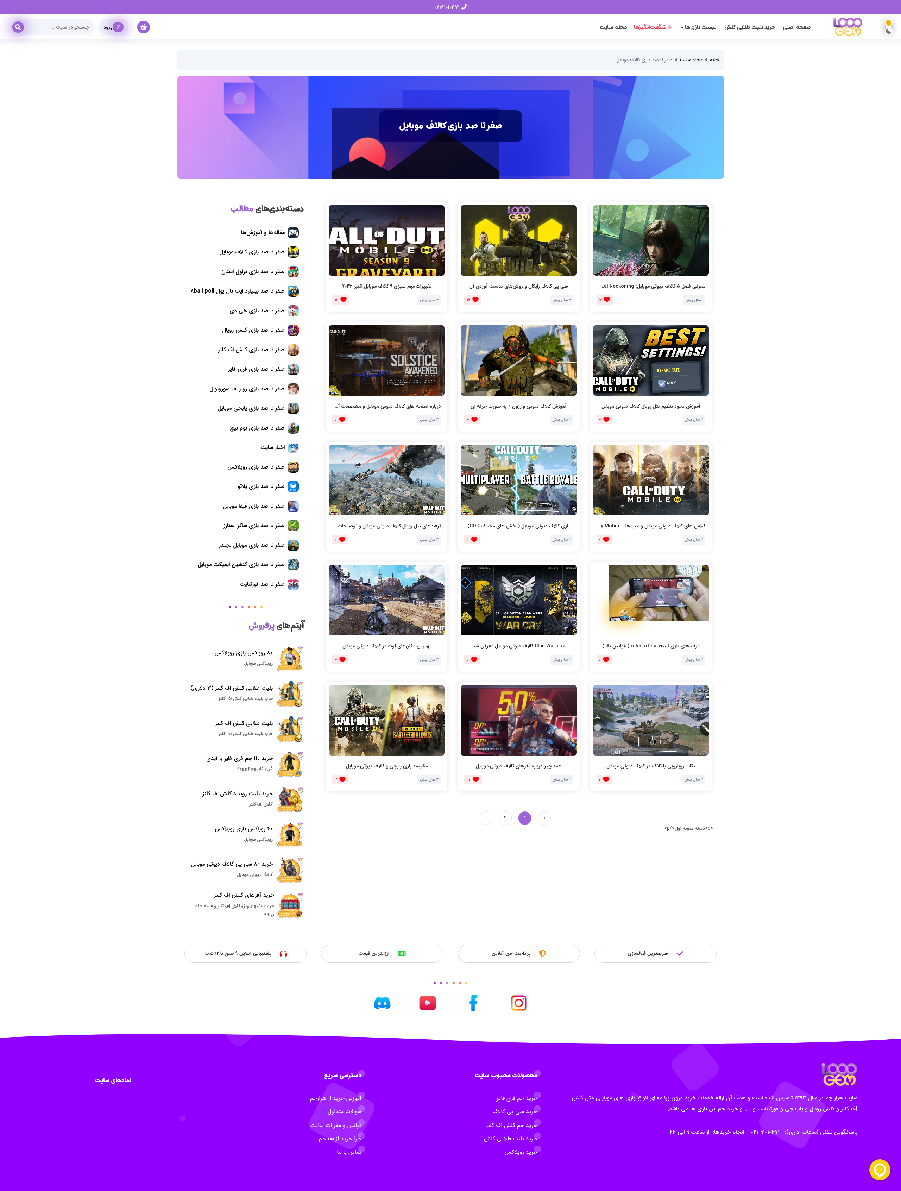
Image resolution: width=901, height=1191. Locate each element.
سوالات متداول (344, 1111)
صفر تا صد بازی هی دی (257, 310)
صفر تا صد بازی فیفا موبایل (254, 506)
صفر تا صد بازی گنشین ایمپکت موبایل (241, 564)
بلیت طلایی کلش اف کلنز (244, 723)
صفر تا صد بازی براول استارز (253, 271)
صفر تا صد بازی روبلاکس (256, 467)
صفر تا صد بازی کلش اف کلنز (251, 349)
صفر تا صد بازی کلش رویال (253, 330)
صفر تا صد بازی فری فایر (256, 369)
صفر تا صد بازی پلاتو (261, 486)
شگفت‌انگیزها (650, 27)
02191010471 (447, 7)
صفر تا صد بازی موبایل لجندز (252, 545)
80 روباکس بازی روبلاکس (243, 652)
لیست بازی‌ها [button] (700, 27)
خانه (714, 60)
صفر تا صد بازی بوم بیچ (257, 428)
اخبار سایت (272, 447)
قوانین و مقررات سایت (335, 1125)
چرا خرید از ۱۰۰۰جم (340, 1138)
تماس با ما (349, 1152)
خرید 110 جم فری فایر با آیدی (239, 758)
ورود (108, 27)
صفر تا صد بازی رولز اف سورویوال (247, 388)
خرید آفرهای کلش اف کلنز (244, 895)
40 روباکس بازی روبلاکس (244, 829)
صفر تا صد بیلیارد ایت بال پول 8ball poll (237, 291)
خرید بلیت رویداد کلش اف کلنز (237, 793)
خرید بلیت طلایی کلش (750, 27)
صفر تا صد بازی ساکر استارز (254, 525)
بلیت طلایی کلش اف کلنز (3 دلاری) (231, 688)
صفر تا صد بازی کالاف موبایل (252, 251)
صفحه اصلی (797, 27)
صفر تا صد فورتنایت (262, 584)
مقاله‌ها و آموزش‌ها (263, 232)
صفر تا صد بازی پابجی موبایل (251, 408)
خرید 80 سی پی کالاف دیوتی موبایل (232, 864)
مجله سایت (613, 27)
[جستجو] (21, 24)
